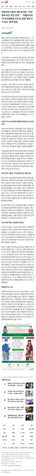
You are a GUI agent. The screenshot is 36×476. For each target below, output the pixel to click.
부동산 (13, 433)
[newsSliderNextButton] (32, 380)
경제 (22, 425)
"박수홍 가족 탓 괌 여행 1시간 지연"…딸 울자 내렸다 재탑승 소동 (16, 394)
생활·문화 (4, 436)
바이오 (31, 433)
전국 (4, 429)
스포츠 (22, 436)
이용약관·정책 (24, 448)
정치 (4, 425)
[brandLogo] (4, 2)
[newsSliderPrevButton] (27, 380)
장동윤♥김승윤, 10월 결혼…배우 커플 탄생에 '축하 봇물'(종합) (16, 418)
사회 (13, 425)
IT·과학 (22, 433)
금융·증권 (31, 429)
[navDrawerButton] (33, 2)
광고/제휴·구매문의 (13, 448)
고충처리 (31, 448)
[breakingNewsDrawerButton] (30, 2)
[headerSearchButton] (27, 2)
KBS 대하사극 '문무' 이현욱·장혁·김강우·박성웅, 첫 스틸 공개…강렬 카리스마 (16, 410)
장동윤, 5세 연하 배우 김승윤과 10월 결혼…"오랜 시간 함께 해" (16, 385)
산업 (4, 433)
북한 (22, 429)
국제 (31, 425)
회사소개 (5, 448)
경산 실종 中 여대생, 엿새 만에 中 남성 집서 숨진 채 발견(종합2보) (16, 402)
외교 (13, 429)
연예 (13, 436)
